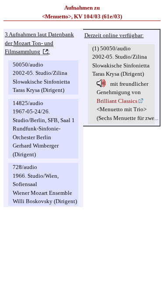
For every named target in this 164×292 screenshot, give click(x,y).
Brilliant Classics (117, 101)
